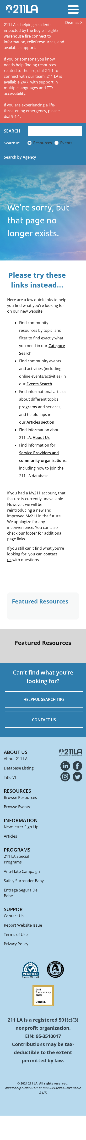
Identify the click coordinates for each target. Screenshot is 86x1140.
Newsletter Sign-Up (21, 827)
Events (66, 143)
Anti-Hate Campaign (22, 871)
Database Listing (19, 768)
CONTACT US (44, 719)
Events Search (39, 384)
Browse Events (17, 806)
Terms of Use (16, 934)
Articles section (40, 422)
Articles (10, 836)
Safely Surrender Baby (24, 880)
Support (14, 909)
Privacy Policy (16, 943)
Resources (42, 143)
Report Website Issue (23, 925)
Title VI (10, 777)
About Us (41, 437)
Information (21, 820)
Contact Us (14, 916)
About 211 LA (15, 758)
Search (12, 131)
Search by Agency (20, 157)
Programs (17, 850)
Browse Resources (20, 797)
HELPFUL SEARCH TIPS (43, 699)
